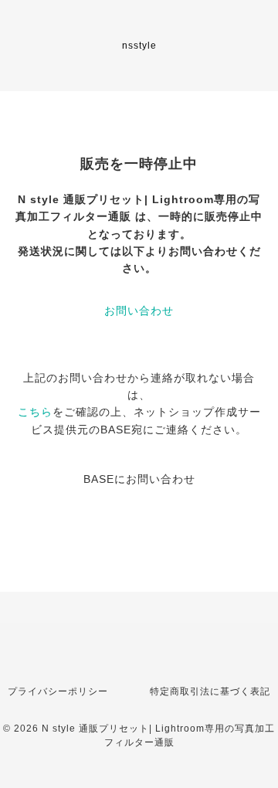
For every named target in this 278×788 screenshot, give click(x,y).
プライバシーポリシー (58, 691)
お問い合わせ (139, 310)
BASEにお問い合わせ (139, 479)
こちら (35, 412)
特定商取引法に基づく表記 (210, 691)
